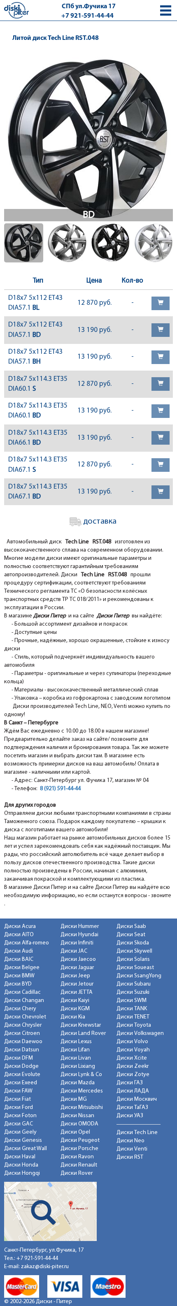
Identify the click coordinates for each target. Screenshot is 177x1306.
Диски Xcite (131, 1058)
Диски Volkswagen (140, 1033)
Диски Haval (19, 1157)
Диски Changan (24, 1000)
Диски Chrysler (23, 1025)
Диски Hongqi (22, 1173)
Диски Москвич (136, 1099)
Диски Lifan (75, 1050)
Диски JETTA (77, 992)
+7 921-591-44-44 (87, 16)
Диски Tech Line (137, 1133)
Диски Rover (77, 1173)
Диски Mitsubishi (82, 1107)
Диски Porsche (79, 1149)
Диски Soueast (135, 968)
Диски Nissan (77, 1116)
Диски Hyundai (79, 935)
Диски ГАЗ (129, 1083)
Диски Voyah (133, 1050)
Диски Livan (76, 1058)
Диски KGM (75, 1009)
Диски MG (74, 1099)
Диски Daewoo (23, 1042)
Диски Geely (20, 1132)
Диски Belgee (22, 968)
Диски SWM (131, 1000)
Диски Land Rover (83, 1033)
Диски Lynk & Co (81, 1075)
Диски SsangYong (138, 976)
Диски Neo (130, 1141)
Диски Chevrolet (25, 1017)
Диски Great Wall (25, 1149)
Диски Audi (18, 951)
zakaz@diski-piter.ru (45, 1267)
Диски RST (129, 1157)
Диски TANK (131, 1009)
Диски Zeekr (132, 1066)
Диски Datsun (21, 1050)
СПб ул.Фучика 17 (89, 6)
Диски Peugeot (80, 1140)
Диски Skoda (132, 943)
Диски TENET (132, 1017)
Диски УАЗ (129, 1116)
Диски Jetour (77, 984)
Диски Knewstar (81, 1025)
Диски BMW (19, 976)
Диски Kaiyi (75, 1000)
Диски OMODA (79, 1124)
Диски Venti (131, 1149)
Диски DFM (18, 1058)
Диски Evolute (22, 1075)
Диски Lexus (76, 1042)
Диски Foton (20, 1116)
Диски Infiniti (77, 943)
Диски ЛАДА (132, 1091)
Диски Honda (21, 1165)
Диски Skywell (134, 951)
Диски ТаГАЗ (132, 1107)
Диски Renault (79, 1165)
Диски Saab (131, 926)
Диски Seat (130, 935)
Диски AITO (19, 935)
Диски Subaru (133, 984)
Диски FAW (18, 1091)
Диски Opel (75, 1132)
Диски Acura (20, 926)
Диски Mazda (78, 1083)
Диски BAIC (18, 959)
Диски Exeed (20, 1083)
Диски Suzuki (132, 992)
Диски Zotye (132, 1075)
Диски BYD (18, 984)
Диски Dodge (21, 1066)
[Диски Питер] (16, 10)
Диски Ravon (77, 1157)
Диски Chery (20, 1009)
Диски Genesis (23, 1140)
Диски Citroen (22, 1033)
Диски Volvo (132, 1042)
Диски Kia (73, 1017)
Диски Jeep (75, 976)
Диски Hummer (80, 926)
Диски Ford (18, 1107)
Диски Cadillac (22, 992)
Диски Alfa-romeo (26, 943)
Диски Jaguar (77, 968)
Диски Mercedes (82, 1091)
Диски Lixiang (78, 1066)
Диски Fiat (17, 1099)
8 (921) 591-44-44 (60, 789)
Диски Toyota (133, 1025)
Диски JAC (74, 951)
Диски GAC (18, 1124)
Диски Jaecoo (78, 959)
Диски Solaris (133, 959)
